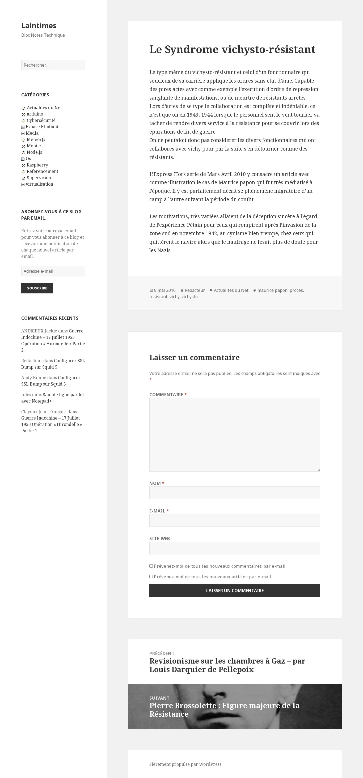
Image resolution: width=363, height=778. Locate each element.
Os (28, 158)
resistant (158, 297)
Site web (159, 538)
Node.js (34, 152)
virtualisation (39, 184)
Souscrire (37, 288)
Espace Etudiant (42, 127)
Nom (156, 483)
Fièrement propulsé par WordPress (185, 764)
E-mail (159, 511)
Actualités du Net (44, 107)
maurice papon (273, 290)
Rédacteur (195, 290)
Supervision (39, 178)
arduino (35, 114)
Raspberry (37, 165)
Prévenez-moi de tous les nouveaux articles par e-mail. (213, 577)
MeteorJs (36, 139)
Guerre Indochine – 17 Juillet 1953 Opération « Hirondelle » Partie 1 (51, 424)
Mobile (34, 146)
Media (32, 133)
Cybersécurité (41, 120)
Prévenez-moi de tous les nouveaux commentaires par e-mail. (220, 566)
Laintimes (38, 25)
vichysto (190, 297)
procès (296, 290)
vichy (174, 297)
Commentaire (168, 394)
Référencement (42, 171)
